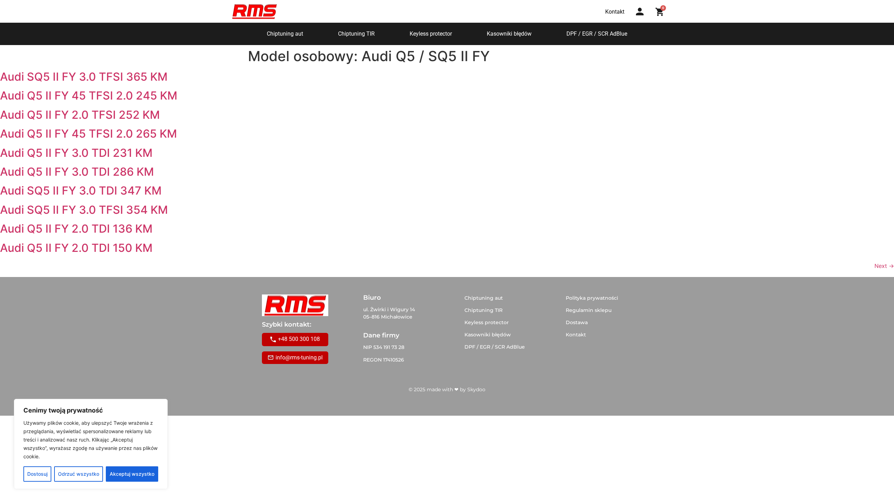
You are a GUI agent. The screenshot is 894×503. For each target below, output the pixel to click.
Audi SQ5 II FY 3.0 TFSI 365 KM (84, 76)
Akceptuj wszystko (132, 474)
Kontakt (576, 334)
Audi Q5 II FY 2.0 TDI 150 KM (76, 248)
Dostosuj (37, 474)
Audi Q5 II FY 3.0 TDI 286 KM (77, 171)
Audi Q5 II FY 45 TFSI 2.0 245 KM (88, 95)
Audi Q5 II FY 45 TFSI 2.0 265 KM (88, 133)
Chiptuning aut (285, 33)
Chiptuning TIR (356, 33)
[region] (91, 444)
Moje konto (642, 18)
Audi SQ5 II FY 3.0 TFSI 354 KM (84, 210)
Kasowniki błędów (509, 33)
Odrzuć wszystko (78, 474)
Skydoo (476, 389)
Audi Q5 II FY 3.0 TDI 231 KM (76, 153)
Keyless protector (431, 33)
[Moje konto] (640, 11)
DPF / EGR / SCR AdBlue (596, 33)
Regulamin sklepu (588, 310)
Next (884, 265)
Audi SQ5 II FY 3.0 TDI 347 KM (81, 190)
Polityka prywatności (592, 298)
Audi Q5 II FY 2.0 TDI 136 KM (76, 228)
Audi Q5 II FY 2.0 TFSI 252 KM (80, 115)
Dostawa (577, 322)
